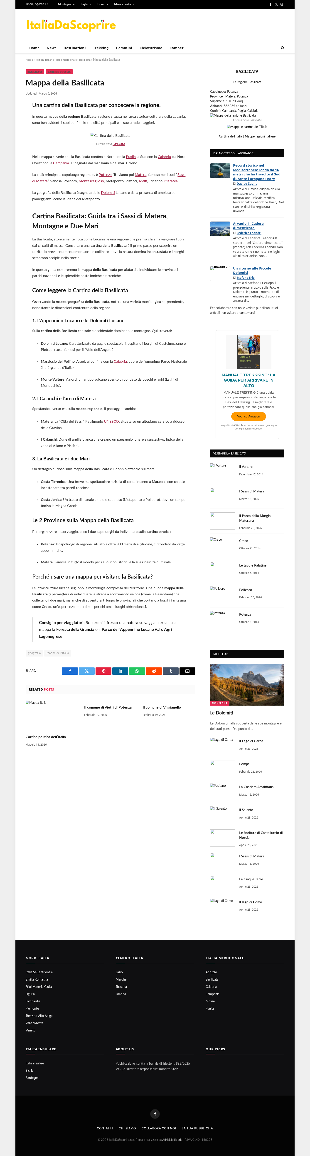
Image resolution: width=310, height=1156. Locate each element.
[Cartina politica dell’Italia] (52, 715)
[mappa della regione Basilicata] (233, 115)
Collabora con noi (159, 1128)
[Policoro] (222, 595)
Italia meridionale (66, 59)
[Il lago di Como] (222, 907)
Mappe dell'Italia (58, 653)
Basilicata (85, 59)
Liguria (30, 994)
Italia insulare (35, 1063)
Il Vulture (246, 467)
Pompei (245, 764)
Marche (121, 979)
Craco (243, 541)
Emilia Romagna (37, 979)
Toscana (121, 987)
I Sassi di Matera (251, 491)
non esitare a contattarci (238, 313)
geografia (34, 653)
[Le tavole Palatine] (222, 570)
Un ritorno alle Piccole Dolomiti (252, 270)
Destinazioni (75, 47)
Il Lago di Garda (251, 741)
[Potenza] (222, 619)
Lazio (119, 972)
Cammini (124, 47)
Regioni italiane (44, 59)
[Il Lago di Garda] (222, 746)
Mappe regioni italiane (260, 136)
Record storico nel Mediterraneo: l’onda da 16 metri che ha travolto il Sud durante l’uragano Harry (256, 172)
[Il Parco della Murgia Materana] (222, 521)
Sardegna (32, 1078)
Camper (177, 47)
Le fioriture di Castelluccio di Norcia (261, 835)
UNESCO (111, 421)
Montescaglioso (91, 181)
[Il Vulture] (222, 472)
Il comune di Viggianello (162, 707)
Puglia (131, 157)
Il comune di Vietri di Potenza (108, 707)
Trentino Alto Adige (39, 1016)
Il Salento (246, 810)
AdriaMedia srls (172, 1140)
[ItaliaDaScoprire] (71, 25)
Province (216, 96)
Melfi (143, 181)
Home (34, 47)
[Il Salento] (222, 815)
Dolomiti (108, 193)
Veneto (30, 1030)
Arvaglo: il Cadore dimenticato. (248, 225)
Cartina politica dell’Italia (46, 737)
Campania (61, 163)
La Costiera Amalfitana (256, 787)
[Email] (10, 165)
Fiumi (100, 4)
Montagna (64, 4)
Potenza (105, 175)
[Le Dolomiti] (247, 685)
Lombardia (33, 1001)
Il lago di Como (250, 902)
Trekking (101, 47)
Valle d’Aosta (34, 1023)
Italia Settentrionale (39, 972)
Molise (210, 1001)
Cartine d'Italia (59, 71)
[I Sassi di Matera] (222, 496)
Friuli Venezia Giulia (39, 987)
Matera (140, 175)
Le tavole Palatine (252, 565)
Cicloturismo (151, 47)
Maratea (171, 181)
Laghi (84, 4)
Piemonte (32, 1008)
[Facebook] (10, 117)
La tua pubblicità (197, 1128)
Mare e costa (122, 4)
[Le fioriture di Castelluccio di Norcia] (222, 838)
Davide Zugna (247, 184)
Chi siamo (127, 1128)
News (51, 47)
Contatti (105, 1128)
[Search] (282, 48)
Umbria (121, 994)
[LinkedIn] (10, 141)
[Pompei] (222, 769)
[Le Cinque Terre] (222, 884)
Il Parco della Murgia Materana (255, 518)
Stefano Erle (246, 278)
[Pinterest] (10, 153)
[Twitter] (10, 129)
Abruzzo (211, 972)
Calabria (164, 157)
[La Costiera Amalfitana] (222, 792)
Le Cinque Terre (251, 879)
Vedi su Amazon (248, 416)
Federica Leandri (249, 233)
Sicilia (29, 1070)
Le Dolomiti (221, 713)
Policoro (245, 590)
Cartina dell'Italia (230, 136)
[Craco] (222, 546)
